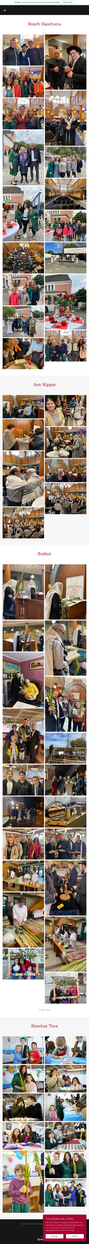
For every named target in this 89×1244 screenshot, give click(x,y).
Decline (54, 1236)
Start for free (67, 2)
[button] (9, 10)
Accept (75, 1236)
